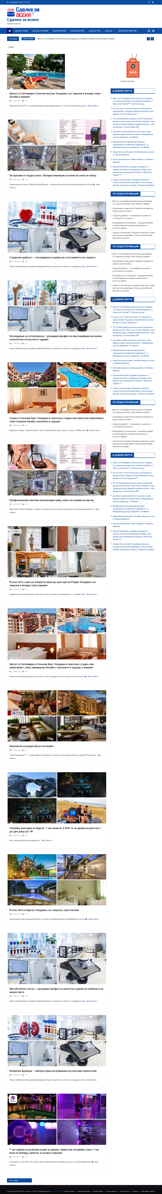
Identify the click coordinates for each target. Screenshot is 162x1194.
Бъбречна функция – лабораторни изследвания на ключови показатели (53, 1070)
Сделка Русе (95, 31)
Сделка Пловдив (40, 31)
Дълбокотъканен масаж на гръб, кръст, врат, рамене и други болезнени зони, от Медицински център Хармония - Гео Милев (133, 134)
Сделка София (21, 31)
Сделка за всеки (23, 19)
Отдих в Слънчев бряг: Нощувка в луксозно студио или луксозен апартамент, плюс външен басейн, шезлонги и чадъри (134, 235)
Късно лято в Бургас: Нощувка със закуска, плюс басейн (44, 910)
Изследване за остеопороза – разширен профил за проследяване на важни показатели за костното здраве (133, 225)
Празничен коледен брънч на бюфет (31, 746)
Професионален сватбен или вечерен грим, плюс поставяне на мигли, (51, 500)
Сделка (108, 31)
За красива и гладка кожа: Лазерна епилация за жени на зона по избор (52, 175)
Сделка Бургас (77, 31)
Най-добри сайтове (127, 31)
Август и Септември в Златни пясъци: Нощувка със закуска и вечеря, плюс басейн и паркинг (76, 39)
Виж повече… (93, 106)
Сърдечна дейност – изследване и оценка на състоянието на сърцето (52, 257)
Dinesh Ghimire (56, 1191)
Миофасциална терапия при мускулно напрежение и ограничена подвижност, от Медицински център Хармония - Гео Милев (131, 144)
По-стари (14, 1180)
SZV (26, 101)
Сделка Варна (59, 31)
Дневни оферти (123, 91)
